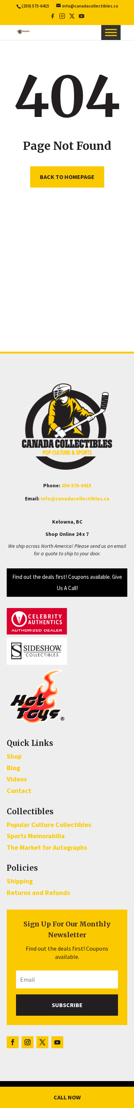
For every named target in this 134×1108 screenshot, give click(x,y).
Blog (13, 767)
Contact (19, 790)
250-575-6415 (76, 485)
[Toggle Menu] (111, 32)
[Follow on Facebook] (13, 1042)
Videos (17, 779)
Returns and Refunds (38, 892)
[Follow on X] (42, 1042)
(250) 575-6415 (35, 6)
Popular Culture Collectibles (49, 824)
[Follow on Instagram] (28, 1042)
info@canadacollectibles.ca (75, 498)
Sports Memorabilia (36, 835)
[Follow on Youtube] (57, 1042)
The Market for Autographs (47, 847)
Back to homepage (67, 176)
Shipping (20, 881)
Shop (14, 756)
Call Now (67, 1097)
